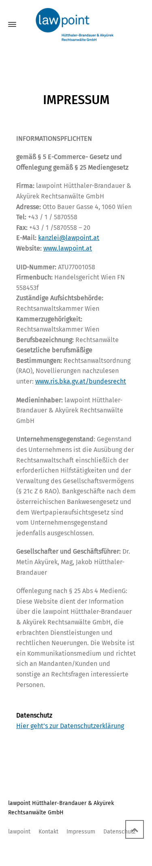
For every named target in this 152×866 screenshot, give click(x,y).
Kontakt (48, 831)
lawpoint (19, 831)
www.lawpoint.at (67, 248)
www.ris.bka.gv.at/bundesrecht (80, 381)
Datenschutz (119, 831)
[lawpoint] (76, 24)
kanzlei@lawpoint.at (68, 238)
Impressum (80, 831)
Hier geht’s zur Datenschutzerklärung (70, 726)
